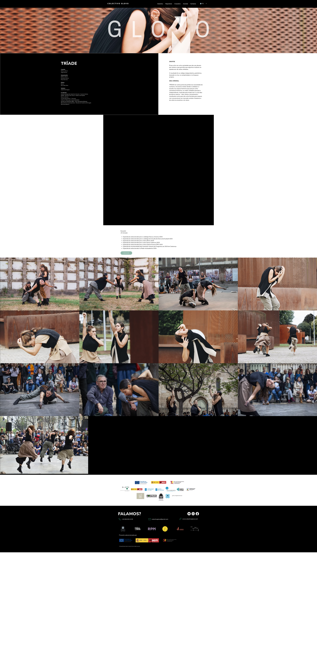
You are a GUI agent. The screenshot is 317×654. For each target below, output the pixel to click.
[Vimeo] (189, 513)
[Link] (180, 519)
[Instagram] (193, 513)
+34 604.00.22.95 (127, 519)
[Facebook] (197, 513)
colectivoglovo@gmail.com (160, 519)
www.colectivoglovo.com (190, 519)
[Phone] (119, 519)
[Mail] (149, 519)
